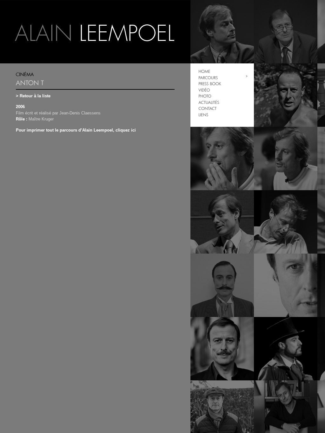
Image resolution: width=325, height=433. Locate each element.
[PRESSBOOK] (209, 83)
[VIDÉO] (204, 90)
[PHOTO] (204, 96)
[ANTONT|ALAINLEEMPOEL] (95, 31)
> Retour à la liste (33, 96)
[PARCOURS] (208, 77)
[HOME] (204, 71)
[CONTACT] (207, 108)
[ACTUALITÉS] (208, 102)
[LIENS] (203, 115)
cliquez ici (126, 130)
